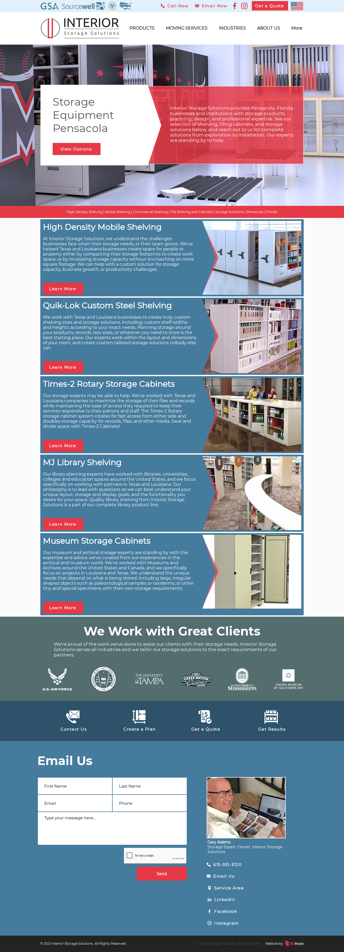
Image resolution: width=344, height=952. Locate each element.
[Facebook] (234, 5)
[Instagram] (244, 5)
